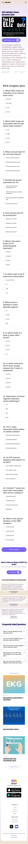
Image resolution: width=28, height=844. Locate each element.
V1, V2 (7, 112)
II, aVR (8, 133)
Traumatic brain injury (12, 505)
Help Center (15, 821)
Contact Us (15, 819)
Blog (15, 813)
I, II (7, 354)
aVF (7, 288)
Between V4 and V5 (11, 227)
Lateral (8, 260)
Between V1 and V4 (11, 231)
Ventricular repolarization (13, 435)
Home (14, 807)
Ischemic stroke (10, 500)
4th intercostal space (11, 203)
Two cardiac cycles (11, 470)
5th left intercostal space (12, 166)
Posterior (8, 256)
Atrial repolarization (11, 448)
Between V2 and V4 (11, 219)
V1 (7, 310)
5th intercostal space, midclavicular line (12, 186)
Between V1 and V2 (11, 223)
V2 (7, 293)
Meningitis (9, 509)
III (6, 284)
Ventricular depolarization (13, 443)
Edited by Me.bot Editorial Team (5, 72)
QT (7, 413)
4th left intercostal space (12, 157)
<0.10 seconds (10, 526)
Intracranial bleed (10, 496)
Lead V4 (8, 374)
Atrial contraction (10, 478)
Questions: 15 (16, 72)
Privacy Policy (14, 835)
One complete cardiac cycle (13, 465)
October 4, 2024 (23, 72)
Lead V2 (8, 382)
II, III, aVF (8, 99)
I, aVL (7, 107)
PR (7, 409)
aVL (7, 323)
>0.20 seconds (10, 539)
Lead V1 (8, 378)
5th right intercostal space (13, 162)
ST (7, 404)
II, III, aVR (8, 103)
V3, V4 (7, 142)
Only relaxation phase (12, 474)
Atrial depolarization (11, 439)
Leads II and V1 (10, 280)
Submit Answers (14, 549)
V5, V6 (7, 315)
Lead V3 (8, 387)
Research (14, 811)
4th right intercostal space (13, 170)
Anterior (8, 251)
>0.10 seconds (10, 531)
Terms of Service (14, 837)
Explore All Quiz (14, 766)
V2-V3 (7, 319)
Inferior (8, 264)
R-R (7, 417)
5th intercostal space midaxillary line (14, 198)
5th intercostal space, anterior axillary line (14, 192)
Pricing (14, 809)
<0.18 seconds (10, 535)
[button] (25, 2)
